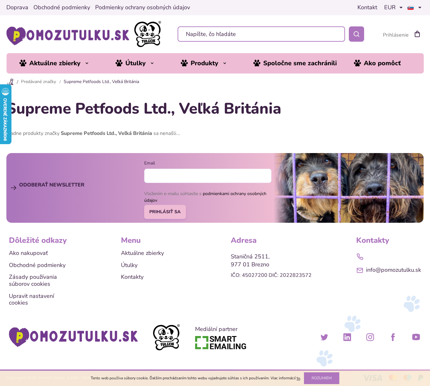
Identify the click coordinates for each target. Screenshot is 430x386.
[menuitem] (59, 63)
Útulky (129, 265)
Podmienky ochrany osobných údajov (142, 7)
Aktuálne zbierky (142, 253)
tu (298, 378)
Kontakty (132, 277)
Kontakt (367, 7)
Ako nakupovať (28, 253)
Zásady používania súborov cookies (33, 280)
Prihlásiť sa (165, 212)
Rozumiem (322, 378)
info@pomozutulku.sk (393, 270)
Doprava (17, 7)
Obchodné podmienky (61, 7)
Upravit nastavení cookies (31, 299)
